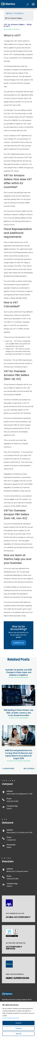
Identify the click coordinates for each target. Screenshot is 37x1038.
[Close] (35, 1003)
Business (25, 677)
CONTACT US (18, 643)
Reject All (18, 1034)
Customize (18, 1028)
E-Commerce (18, 13)
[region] (18, 1020)
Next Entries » (29, 768)
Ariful (12, 677)
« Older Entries (8, 768)
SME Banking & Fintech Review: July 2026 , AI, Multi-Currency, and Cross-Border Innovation (18, 713)
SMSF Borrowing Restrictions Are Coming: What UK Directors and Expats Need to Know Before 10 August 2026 (18, 754)
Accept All (18, 1023)
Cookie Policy (15, 1018)
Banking (25, 718)
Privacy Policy (6, 1018)
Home (10, 13)
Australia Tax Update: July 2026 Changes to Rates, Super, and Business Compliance (18, 672)
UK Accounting (26, 761)
